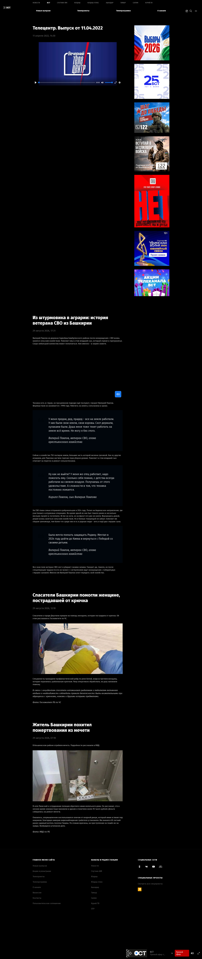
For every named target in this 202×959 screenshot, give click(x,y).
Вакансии (37, 893)
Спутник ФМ (62, 3)
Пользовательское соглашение (47, 903)
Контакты (37, 898)
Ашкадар (109, 3)
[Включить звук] (118, 394)
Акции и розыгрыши (42, 871)
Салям (135, 3)
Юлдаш (77, 3)
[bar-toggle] (195, 10)
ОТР (92, 909)
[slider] (66, 82)
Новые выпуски (43, 11)
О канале (161, 11)
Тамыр (123, 3)
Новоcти (36, 3)
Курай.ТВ (148, 3)
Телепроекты (83, 11)
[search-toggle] (190, 10)
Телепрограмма (123, 11)
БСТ (48, 3)
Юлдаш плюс (93, 3)
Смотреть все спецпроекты (150, 884)
